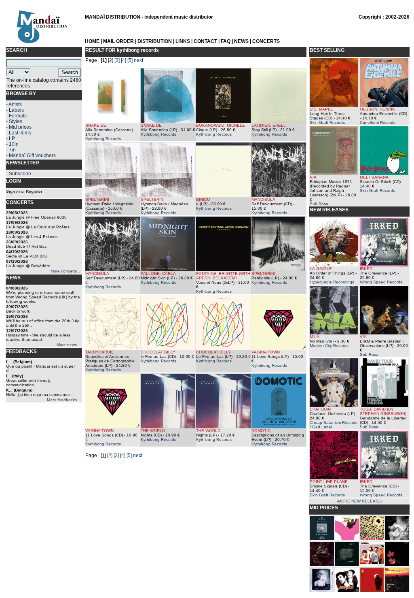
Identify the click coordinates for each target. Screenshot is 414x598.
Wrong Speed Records (381, 282)
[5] (130, 60)
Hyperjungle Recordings (332, 282)
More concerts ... (66, 271)
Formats (18, 116)
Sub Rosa (319, 204)
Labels (16, 110)
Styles (15, 121)
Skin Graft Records (327, 122)
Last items (20, 133)
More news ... (69, 345)
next (138, 60)
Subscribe (20, 174)
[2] (110, 60)
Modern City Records (329, 345)
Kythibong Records (103, 138)
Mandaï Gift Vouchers (32, 155)
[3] (117, 60)
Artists (15, 104)
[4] (123, 60)
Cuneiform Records (377, 122)
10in (14, 144)
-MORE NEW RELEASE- (359, 501)
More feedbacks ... (64, 400)
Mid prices (20, 127)
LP (12, 138)
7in (12, 150)
